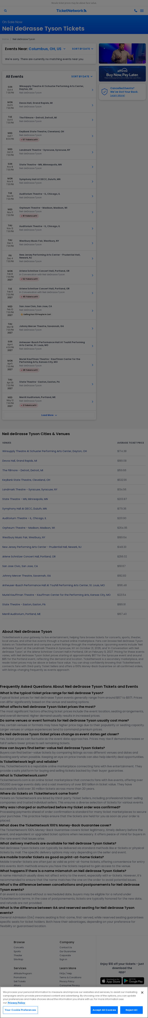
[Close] (142, 992)
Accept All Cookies (104, 1010)
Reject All (131, 1010)
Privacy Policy (16, 1002)
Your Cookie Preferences (20, 1010)
